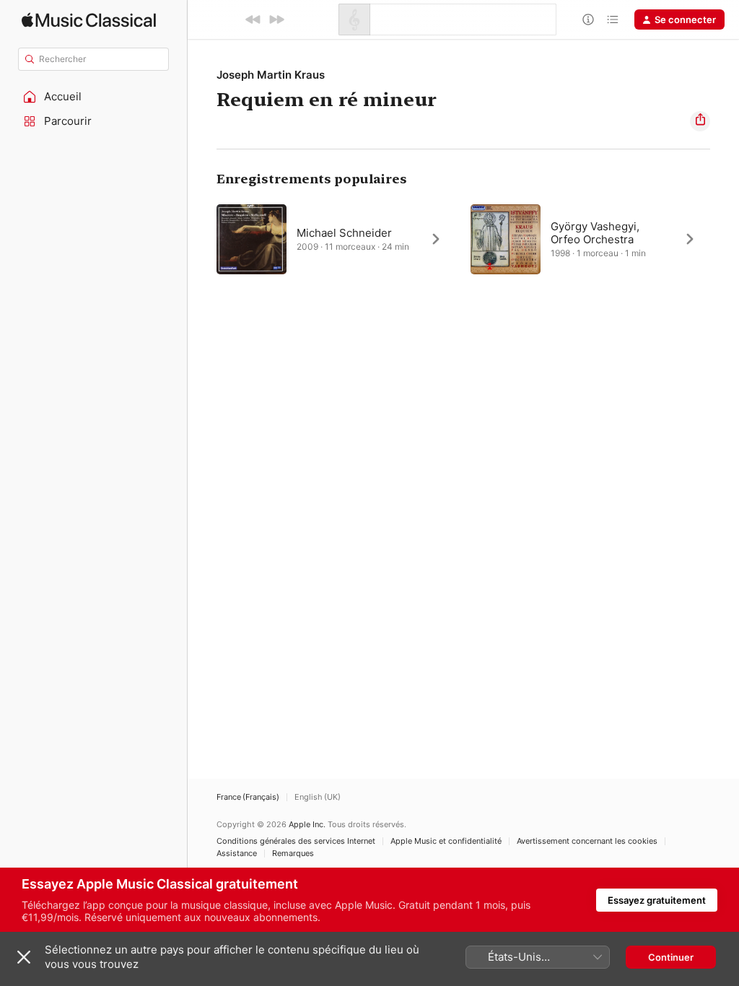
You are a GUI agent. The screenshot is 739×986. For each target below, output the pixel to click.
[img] (89, 20)
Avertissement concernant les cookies (587, 841)
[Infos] (588, 19)
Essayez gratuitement (657, 900)
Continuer (671, 957)
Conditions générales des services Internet (296, 841)
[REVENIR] (253, 19)
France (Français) (248, 797)
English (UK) (317, 797)
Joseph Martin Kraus (271, 75)
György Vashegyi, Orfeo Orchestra (595, 232)
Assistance (237, 854)
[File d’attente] (612, 19)
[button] (94, 97)
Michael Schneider (344, 233)
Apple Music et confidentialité (446, 841)
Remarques (293, 854)
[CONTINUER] (276, 19)
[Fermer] (23, 957)
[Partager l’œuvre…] (700, 121)
